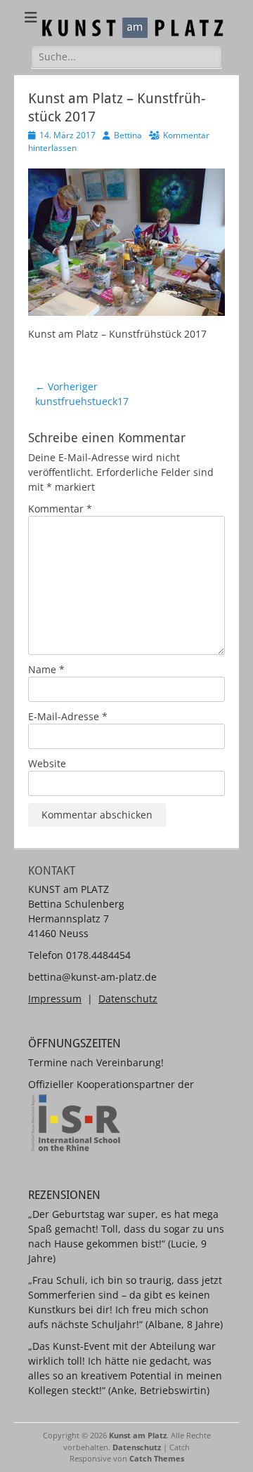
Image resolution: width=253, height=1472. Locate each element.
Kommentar (60, 508)
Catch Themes (156, 1458)
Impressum (55, 998)
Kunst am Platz (138, 1435)
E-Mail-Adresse (68, 716)
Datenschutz (127, 998)
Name (46, 669)
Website (47, 763)
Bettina (128, 135)
